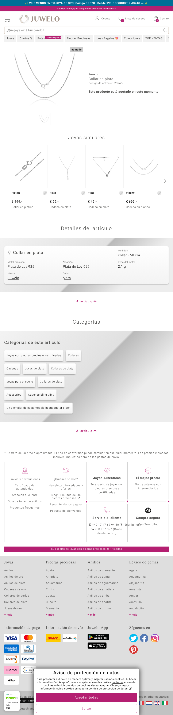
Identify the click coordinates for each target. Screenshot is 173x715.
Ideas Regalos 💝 (107, 39)
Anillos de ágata (99, 577)
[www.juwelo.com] (157, 703)
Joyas (10, 39)
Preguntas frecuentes (25, 508)
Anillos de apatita (100, 602)
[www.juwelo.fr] (141, 703)
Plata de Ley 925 (21, 266)
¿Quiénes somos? (66, 479)
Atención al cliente (25, 495)
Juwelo (13, 278)
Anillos (9, 570)
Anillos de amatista (101, 589)
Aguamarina (137, 577)
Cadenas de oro (15, 589)
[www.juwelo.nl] (149, 703)
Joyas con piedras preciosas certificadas (34, 356)
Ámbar (133, 596)
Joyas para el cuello (20, 382)
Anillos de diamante (101, 570)
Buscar (165, 30)
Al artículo (84, 301)
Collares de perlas (16, 596)
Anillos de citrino (99, 608)
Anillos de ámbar (99, 596)
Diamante (52, 608)
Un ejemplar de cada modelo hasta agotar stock (38, 408)
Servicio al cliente (106, 518)
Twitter (133, 638)
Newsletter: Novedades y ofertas (66, 487)
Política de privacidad (31, 697)
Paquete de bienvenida (65, 511)
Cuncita (51, 602)
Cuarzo (51, 596)
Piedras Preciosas (79, 39)
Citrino (50, 589)
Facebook (144, 638)
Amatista (52, 577)
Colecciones (132, 39)
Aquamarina (54, 583)
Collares (73, 356)
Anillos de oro (13, 577)
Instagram (155, 638)
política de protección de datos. (108, 689)
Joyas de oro (13, 608)
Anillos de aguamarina (103, 583)
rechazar (117, 682)
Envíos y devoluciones (24, 479)
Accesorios (14, 395)
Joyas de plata (34, 369)
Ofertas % (25, 39)
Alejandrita (136, 583)
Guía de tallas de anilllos (25, 501)
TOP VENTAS (153, 39)
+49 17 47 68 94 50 (105, 525)
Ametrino (135, 602)
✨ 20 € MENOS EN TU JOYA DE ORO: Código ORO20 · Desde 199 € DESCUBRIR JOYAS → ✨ (86, 3)
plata (67, 278)
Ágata (50, 570)
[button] (7, 19)
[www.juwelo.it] (165, 703)
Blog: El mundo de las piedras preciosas (66, 496)
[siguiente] (164, 181)
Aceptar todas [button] (86, 697)
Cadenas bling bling (41, 395)
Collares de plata (62, 369)
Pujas (49, 38)
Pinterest (133, 649)
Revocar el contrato (21, 701)
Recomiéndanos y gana (66, 505)
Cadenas (12, 369)
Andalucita (136, 608)
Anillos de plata (15, 583)
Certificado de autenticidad (25, 487)
